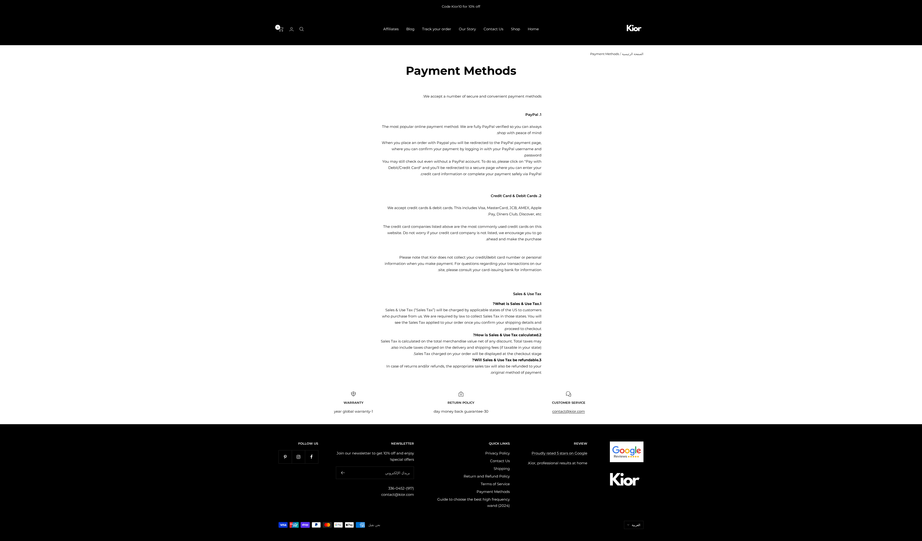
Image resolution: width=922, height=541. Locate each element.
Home (533, 29)
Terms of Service (495, 484)
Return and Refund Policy (487, 476)
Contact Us (493, 29)
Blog (410, 29)
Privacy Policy (497, 453)
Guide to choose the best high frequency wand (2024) (473, 502)
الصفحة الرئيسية (632, 54)
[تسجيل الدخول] (291, 29)
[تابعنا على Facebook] (311, 456)
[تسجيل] (343, 472)
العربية (636, 525)
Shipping (502, 468)
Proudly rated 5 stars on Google (559, 453)
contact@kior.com (397, 494)
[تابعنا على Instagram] (298, 456)
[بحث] (301, 29)
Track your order (436, 29)
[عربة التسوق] (281, 29)
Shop (515, 29)
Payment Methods (493, 491)
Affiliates (391, 29)
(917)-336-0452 (401, 488)
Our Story (467, 29)
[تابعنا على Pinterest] (285, 456)
